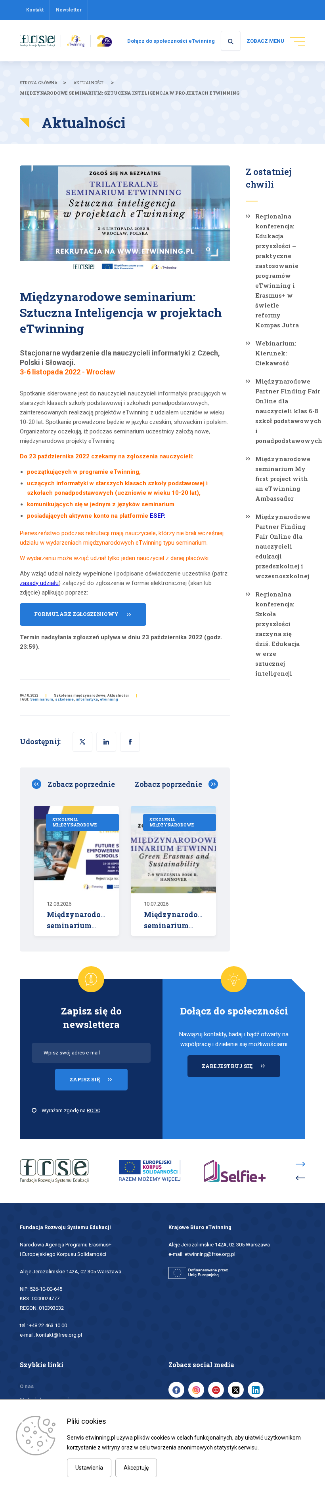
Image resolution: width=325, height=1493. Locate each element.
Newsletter (69, 10)
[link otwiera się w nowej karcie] (37, 40)
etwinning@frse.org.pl (210, 1254)
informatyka (87, 699)
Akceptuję (136, 1468)
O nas (27, 1386)
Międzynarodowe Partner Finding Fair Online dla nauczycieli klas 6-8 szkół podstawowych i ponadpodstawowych (288, 410)
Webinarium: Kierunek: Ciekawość (275, 353)
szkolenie (64, 699)
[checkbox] (34, 1110)
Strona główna (38, 82)
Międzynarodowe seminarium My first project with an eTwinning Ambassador (282, 478)
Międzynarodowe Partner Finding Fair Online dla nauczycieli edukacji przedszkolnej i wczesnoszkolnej (282, 546)
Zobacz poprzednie (81, 784)
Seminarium (41, 699)
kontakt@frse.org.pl (59, 1335)
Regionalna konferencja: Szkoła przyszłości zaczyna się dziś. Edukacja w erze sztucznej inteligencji (277, 633)
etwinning (109, 699)
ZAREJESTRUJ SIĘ (241, 1069)
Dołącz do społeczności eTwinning (171, 41)
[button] (130, 742)
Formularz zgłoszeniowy (76, 613)
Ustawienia (89, 1468)
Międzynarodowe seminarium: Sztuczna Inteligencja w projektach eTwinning (129, 93)
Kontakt (35, 10)
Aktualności (88, 82)
